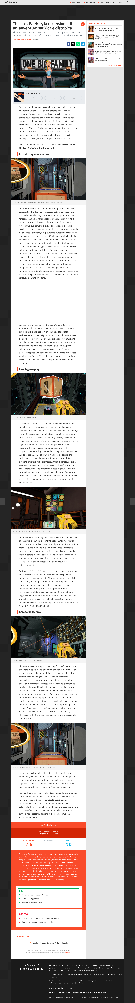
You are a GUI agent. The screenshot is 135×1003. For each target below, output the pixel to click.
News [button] (101, 2)
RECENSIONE (16, 39)
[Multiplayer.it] (10, 2)
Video (108, 2)
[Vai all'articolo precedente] (132, 501)
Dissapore (69, 992)
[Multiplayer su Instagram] (27, 969)
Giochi (121, 2)
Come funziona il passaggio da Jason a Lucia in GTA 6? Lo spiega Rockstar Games (108, 52)
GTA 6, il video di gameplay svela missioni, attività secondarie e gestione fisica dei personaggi (107, 37)
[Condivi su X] (73, 44)
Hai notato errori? (23, 936)
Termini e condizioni (79, 981)
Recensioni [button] (90, 2)
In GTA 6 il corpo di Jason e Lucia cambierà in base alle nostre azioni (108, 60)
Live (114, 2)
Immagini (73, 98)
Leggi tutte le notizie (114, 65)
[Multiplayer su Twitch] (34, 969)
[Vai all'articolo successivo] (2, 501)
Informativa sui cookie (55, 981)
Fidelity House (77, 992)
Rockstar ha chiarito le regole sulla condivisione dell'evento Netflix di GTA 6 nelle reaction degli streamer (108, 44)
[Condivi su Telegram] (83, 44)
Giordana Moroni (26, 39)
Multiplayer (52, 992)
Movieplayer (61, 992)
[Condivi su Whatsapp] (78, 44)
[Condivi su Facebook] (68, 44)
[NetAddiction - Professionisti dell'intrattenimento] (65, 988)
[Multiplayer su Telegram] (31, 969)
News (34, 98)
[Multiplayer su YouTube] (38, 969)
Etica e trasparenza (91, 981)
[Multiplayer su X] (24, 969)
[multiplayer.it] (31, 965)
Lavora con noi (108, 981)
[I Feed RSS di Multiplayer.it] (42, 969)
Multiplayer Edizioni (100, 992)
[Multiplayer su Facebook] (20, 969)
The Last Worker (33, 93)
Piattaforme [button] (76, 2)
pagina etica (68, 952)
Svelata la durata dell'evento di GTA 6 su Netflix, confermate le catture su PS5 (107, 29)
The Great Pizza (88, 992)
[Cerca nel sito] (127, 2)
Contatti (100, 981)
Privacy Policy (67, 981)
